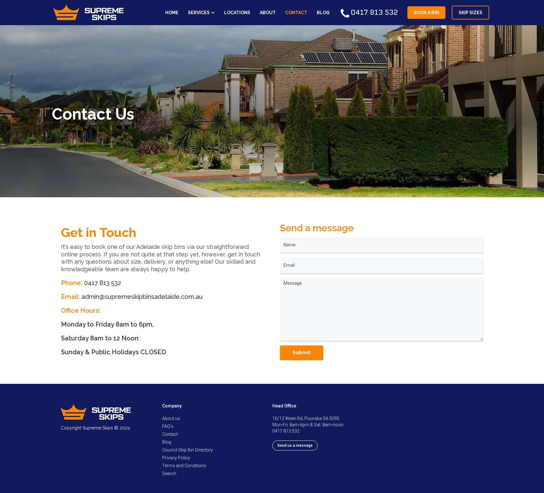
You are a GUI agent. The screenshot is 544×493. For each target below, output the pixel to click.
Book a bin (426, 12)
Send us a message (295, 445)
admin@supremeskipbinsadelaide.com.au (142, 296)
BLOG (323, 12)
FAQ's (167, 426)
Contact (170, 434)
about (268, 12)
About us (171, 418)
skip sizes (470, 12)
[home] (88, 12)
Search (169, 473)
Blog (166, 442)
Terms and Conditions (184, 465)
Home (171, 12)
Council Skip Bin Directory (187, 449)
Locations (237, 12)
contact (296, 12)
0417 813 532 (102, 283)
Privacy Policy (176, 457)
